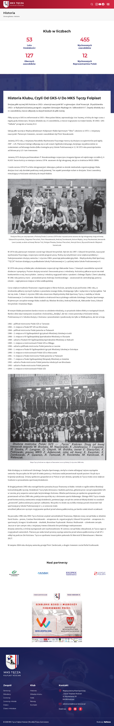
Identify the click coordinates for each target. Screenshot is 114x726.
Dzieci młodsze (9, 708)
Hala (32, 698)
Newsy (33, 701)
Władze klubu (36, 694)
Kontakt (33, 705)
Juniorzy (6, 698)
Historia (33, 691)
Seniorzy (6, 691)
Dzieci (5, 705)
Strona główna (8, 16)
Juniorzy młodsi (9, 701)
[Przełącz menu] (108, 4)
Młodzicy (7, 694)
